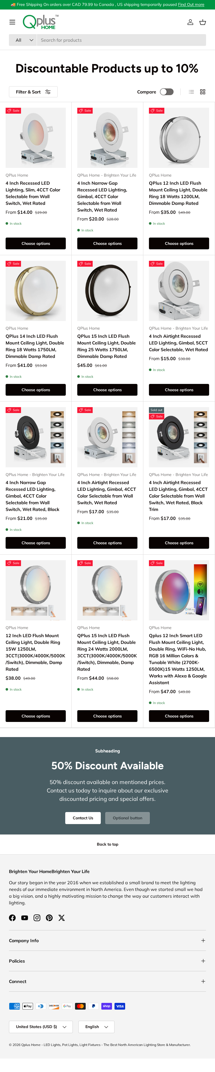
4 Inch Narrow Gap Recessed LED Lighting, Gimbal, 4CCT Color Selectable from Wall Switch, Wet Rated (102, 196)
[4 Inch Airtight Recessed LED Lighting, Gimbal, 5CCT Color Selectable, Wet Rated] (179, 291)
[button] (203, 22)
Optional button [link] (127, 817)
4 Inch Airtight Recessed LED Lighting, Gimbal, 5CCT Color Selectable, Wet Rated (178, 342)
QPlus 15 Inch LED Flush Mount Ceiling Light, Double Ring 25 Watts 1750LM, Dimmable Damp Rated (106, 346)
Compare (146, 92)
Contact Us (83, 817)
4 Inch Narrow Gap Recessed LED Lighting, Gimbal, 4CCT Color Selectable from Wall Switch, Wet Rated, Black (32, 496)
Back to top (107, 844)
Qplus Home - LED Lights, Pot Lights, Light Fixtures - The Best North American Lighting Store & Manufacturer (105, 1045)
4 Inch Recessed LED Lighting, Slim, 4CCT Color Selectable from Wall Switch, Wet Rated (33, 193)
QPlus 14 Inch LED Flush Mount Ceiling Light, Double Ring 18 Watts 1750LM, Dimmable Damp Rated (35, 346)
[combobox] (107, 40)
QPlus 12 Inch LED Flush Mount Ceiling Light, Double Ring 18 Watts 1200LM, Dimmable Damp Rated (178, 193)
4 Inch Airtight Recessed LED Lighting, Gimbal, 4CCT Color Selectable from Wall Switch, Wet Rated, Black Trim (178, 496)
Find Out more (191, 4)
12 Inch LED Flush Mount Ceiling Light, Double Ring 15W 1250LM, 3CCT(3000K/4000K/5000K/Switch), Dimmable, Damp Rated (35, 652)
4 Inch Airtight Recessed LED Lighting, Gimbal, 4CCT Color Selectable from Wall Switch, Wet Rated (106, 492)
